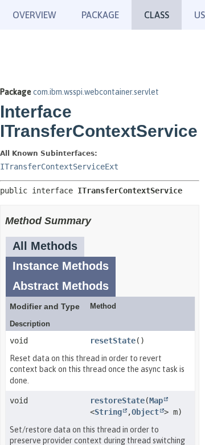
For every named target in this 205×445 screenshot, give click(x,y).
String (108, 411)
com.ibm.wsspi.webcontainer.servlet (96, 91)
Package (100, 15)
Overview (34, 15)
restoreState (117, 400)
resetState (113, 340)
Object (145, 411)
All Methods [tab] (45, 246)
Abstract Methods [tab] (61, 286)
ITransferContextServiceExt (59, 166)
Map (156, 400)
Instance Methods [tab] (61, 266)
